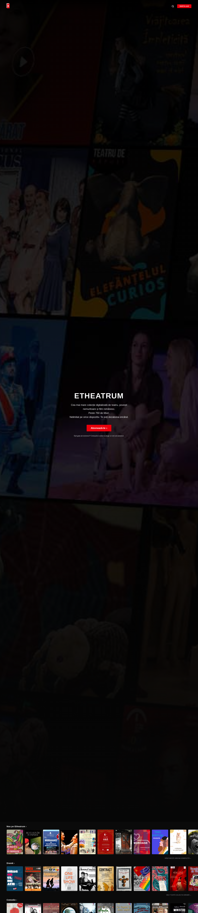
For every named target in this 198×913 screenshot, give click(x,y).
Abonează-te (99, 428)
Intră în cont (184, 6)
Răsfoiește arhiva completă (178, 858)
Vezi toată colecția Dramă (178, 895)
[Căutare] (173, 6)
